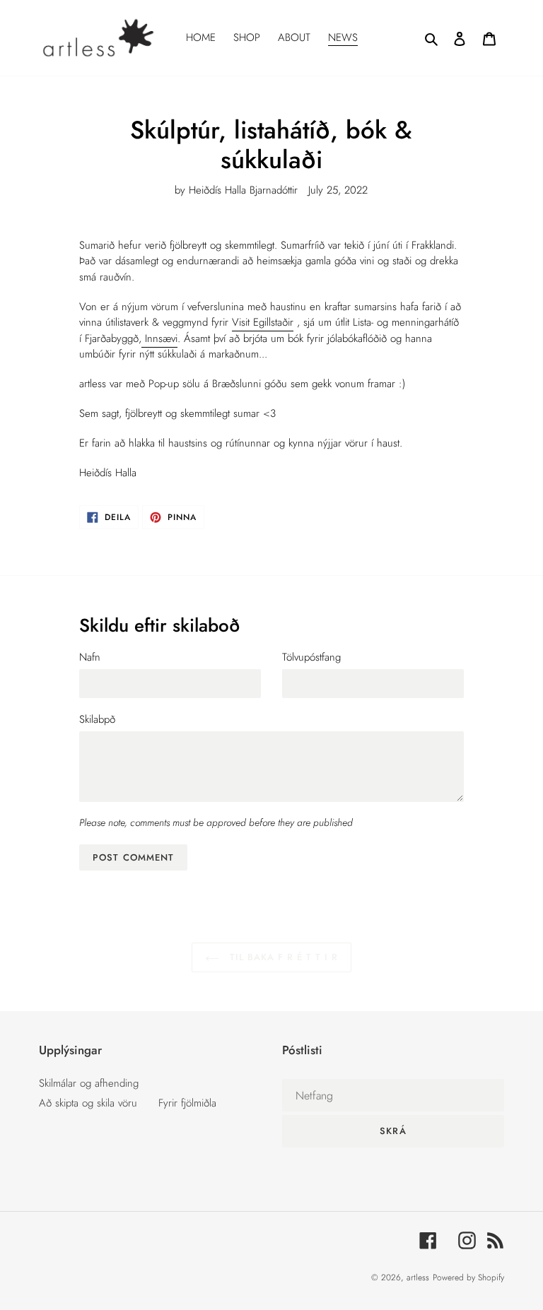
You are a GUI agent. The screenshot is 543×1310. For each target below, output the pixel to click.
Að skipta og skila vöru (88, 1103)
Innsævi (159, 338)
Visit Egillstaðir (262, 322)
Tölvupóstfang (311, 657)
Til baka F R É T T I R (282, 957)
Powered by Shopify (468, 1277)
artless (418, 1277)
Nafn (89, 657)
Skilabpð (97, 719)
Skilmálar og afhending (89, 1083)
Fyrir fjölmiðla (187, 1103)
